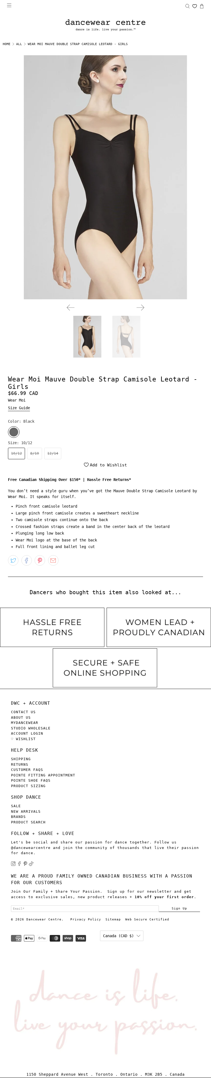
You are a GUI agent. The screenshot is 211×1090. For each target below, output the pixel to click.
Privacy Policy (85, 919)
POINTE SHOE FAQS (31, 780)
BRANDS (18, 817)
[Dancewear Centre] (105, 25)
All (19, 44)
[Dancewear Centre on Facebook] (19, 865)
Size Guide (19, 408)
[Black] (14, 432)
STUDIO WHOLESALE (31, 728)
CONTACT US (23, 712)
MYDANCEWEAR (24, 723)
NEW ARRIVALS (26, 811)
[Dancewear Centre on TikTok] (31, 865)
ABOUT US (21, 717)
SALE (16, 806)
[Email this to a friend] (53, 560)
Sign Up (179, 908)
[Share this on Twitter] (13, 560)
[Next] (140, 307)
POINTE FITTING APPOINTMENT (43, 775)
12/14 (52, 453)
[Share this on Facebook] (26, 560)
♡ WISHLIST (23, 739)
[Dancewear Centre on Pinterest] (25, 865)
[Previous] (70, 307)
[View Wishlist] (194, 6)
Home (6, 44)
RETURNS (19, 764)
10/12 (16, 453)
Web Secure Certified (147, 919)
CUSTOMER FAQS (27, 770)
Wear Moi (17, 400)
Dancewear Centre (44, 919)
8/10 (34, 453)
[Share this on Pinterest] (40, 560)
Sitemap (113, 919)
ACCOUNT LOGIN (27, 733)
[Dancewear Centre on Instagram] (13, 865)
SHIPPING (21, 759)
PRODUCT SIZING (28, 786)
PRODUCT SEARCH (28, 822)
